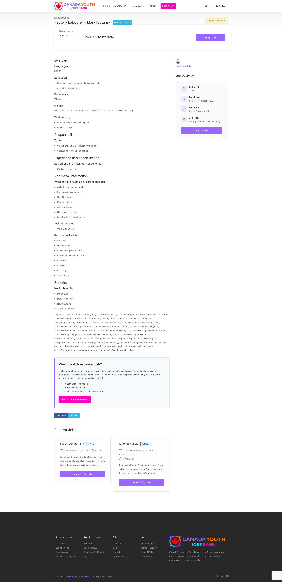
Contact (116, 552)
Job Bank (60, 543)
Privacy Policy (147, 543)
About (153, 5)
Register (222, 6)
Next (180, 470)
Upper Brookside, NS (199, 111)
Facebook (62, 415)
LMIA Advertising (120, 556)
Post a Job (168, 5)
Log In (210, 6)
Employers (138, 5)
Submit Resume (63, 547)
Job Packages (90, 547)
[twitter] (222, 576)
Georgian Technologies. (80, 576)
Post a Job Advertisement (74, 399)
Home (106, 5)
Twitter (75, 415)
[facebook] (217, 576)
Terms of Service (149, 547)
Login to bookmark (216, 20)
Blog (115, 547)
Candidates (119, 5)
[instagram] (227, 576)
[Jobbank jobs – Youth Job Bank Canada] (74, 7)
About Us (117, 543)
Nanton (98, 450)
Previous (97, 470)
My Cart (88, 556)
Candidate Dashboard (66, 556)
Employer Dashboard (94, 552)
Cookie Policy (147, 556)
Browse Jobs (62, 552)
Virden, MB (128, 458)
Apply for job (211, 37)
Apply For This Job (82, 474)
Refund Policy (147, 552)
